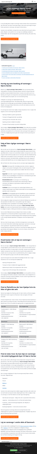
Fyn (35, 426)
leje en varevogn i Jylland (26, 426)
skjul (13, 65)
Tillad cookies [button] (13, 450)
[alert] (18, 448)
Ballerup (4, 383)
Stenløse (4, 388)
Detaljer (29, 446)
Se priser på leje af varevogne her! (18, 13)
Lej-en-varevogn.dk (7, 1)
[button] (18, 452)
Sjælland (6, 427)
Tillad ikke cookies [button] (22, 450)
